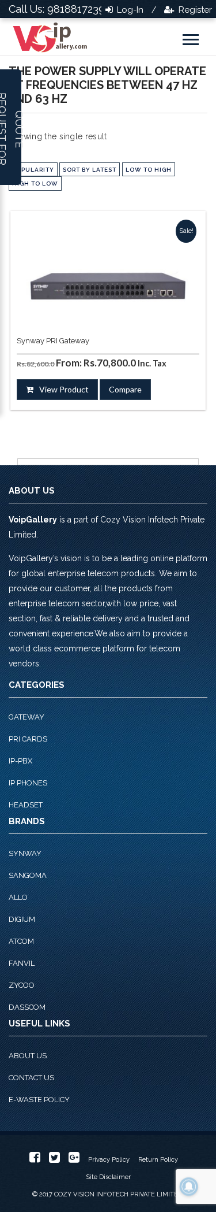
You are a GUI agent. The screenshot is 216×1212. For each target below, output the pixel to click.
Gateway (26, 717)
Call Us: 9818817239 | (60, 9)
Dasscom (27, 1007)
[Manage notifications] (189, 1186)
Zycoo (22, 985)
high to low (35, 183)
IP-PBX (20, 761)
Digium (22, 919)
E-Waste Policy (39, 1099)
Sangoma (28, 875)
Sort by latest (89, 169)
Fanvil (22, 963)
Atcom (21, 941)
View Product (64, 389)
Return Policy (158, 1159)
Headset (26, 804)
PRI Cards (28, 739)
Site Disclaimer (108, 1177)
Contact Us (31, 1077)
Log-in (129, 10)
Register (194, 10)
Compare (125, 389)
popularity (33, 169)
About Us (28, 1055)
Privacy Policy (109, 1159)
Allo (18, 897)
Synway (25, 853)
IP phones (28, 783)
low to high (149, 169)
